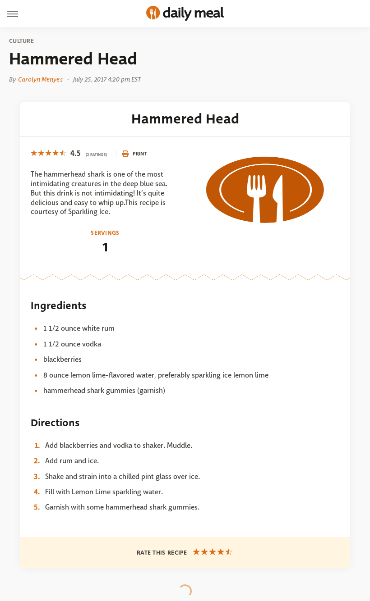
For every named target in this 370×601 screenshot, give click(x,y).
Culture (21, 41)
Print (140, 153)
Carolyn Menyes (40, 79)
